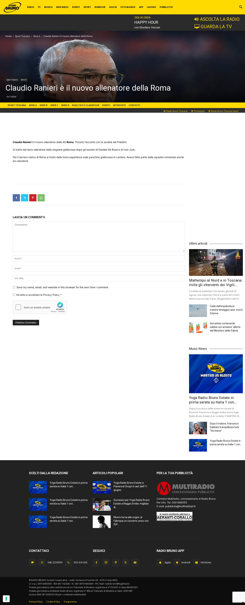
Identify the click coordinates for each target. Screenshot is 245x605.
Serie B (44, 105)
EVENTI (76, 7)
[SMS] (32, 562)
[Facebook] (16, 197)
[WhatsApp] (41, 197)
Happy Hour (146, 22)
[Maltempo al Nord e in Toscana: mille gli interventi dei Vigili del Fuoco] (216, 262)
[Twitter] (24, 197)
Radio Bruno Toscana (177, 111)
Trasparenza (70, 601)
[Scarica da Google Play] (177, 562)
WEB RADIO (62, 7)
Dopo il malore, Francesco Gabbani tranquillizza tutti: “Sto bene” (224, 427)
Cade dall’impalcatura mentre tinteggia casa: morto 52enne (226, 310)
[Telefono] (68, 562)
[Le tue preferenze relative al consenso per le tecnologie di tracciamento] (6, 598)
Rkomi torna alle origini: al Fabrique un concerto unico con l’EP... (131, 521)
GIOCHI (113, 7)
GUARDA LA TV (216, 26)
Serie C (54, 105)
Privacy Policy (51, 294)
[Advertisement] (99, 131)
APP (141, 7)
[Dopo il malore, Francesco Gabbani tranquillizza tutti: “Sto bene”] (198, 428)
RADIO (30, 7)
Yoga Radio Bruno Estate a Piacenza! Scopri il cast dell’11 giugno (130, 486)
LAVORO (151, 7)
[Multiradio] (186, 494)
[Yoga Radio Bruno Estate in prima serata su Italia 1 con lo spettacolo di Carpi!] (216, 373)
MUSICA (48, 7)
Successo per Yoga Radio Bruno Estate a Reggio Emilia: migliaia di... (132, 504)
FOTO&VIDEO (128, 7)
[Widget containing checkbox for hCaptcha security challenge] (40, 307)
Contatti (134, 105)
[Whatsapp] (42, 562)
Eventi (106, 105)
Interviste (119, 105)
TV (39, 7)
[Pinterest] (32, 197)
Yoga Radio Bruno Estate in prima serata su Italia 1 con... (213, 400)
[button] (240, 7)
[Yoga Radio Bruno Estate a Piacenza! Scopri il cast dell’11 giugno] (102, 487)
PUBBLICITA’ (166, 7)
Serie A (36, 36)
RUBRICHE (100, 7)
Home (8, 36)
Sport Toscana (22, 36)
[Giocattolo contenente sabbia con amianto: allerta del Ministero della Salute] (198, 328)
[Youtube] (135, 562)
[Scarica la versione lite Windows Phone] (196, 562)
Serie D (65, 105)
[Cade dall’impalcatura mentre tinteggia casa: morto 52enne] (198, 310)
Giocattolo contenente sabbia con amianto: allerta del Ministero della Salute (225, 327)
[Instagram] (106, 562)
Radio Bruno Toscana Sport (224, 111)
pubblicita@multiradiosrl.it (180, 506)
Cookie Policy (53, 601)
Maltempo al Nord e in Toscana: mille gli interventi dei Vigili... (215, 282)
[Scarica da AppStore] (160, 562)
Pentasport (199, 111)
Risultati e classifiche (85, 105)
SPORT (87, 7)
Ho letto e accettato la (39, 294)
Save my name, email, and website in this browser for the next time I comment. (63, 287)
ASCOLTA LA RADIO (220, 19)
